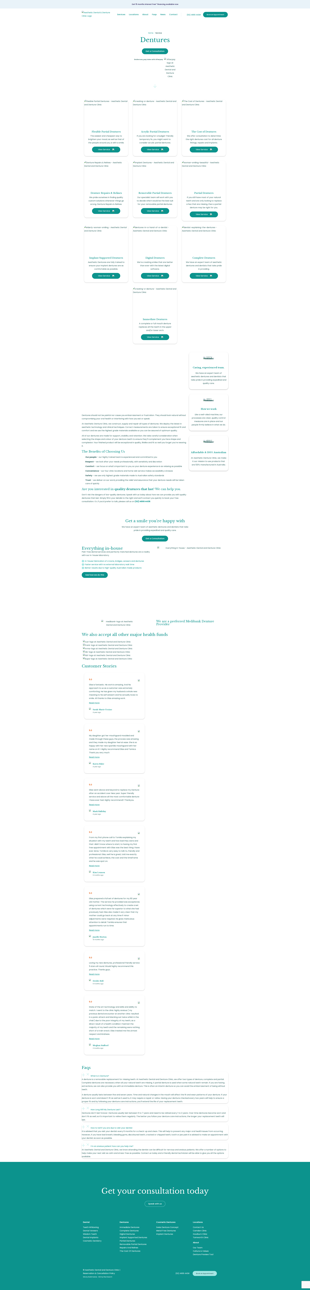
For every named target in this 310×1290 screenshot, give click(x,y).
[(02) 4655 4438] (185, 15)
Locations (134, 14)
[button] (155, 1075)
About (145, 14)
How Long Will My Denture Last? (105, 1109)
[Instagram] (219, 1274)
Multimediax (92, 1277)
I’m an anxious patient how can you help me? (112, 1146)
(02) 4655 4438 (194, 15)
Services (121, 14)
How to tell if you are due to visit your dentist (111, 1128)
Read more (94, 702)
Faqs (154, 14)
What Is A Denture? (100, 1076)
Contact (173, 14)
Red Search (108, 1277)
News (163, 14)
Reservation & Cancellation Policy (99, 1273)
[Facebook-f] (225, 1274)
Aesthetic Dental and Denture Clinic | (102, 1270)
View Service (104, 149)
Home (150, 33)
